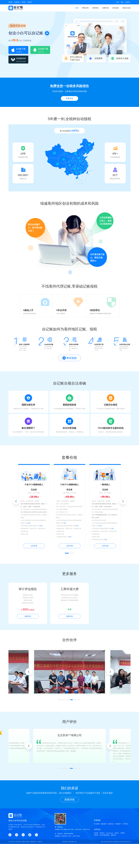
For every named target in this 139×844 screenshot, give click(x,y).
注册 (117, 2)
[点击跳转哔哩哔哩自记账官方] (23, 834)
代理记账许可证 (72, 841)
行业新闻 (97, 824)
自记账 (10, 2)
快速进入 (128, 2)
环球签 (122, 833)
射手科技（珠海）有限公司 (23, 841)
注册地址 (16, 2)
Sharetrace (109, 833)
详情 (29, 523)
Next (123, 501)
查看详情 (69, 98)
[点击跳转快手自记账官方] (29, 834)
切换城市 (118, 824)
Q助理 (96, 835)
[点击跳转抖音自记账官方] (9, 834)
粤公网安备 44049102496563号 (122, 841)
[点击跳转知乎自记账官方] (16, 834)
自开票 (23, 2)
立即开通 (34, 546)
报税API (113, 835)
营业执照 (64, 841)
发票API (30, 2)
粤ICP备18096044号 (107, 841)
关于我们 (125, 824)
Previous (16, 501)
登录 (122, 2)
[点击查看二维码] (36, 834)
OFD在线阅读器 (104, 835)
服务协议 (111, 824)
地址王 (117, 833)
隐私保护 (104, 824)
